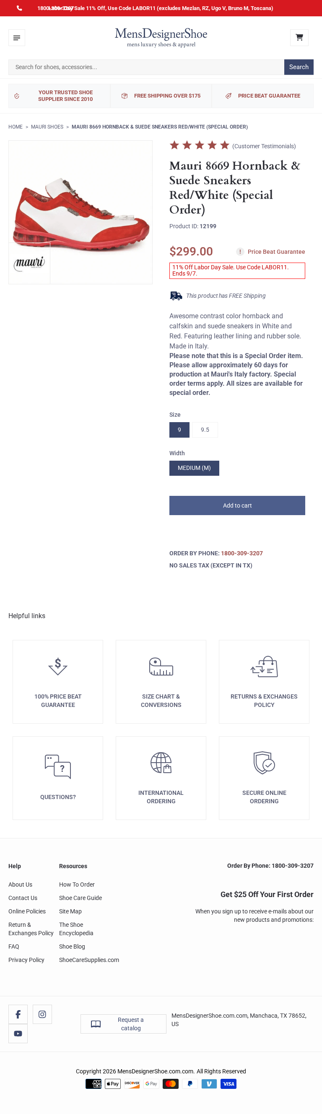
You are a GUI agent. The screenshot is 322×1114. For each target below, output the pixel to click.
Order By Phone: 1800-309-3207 (270, 865)
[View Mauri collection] (29, 263)
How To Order (77, 884)
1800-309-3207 (55, 8)
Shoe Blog (72, 946)
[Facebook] (18, 1014)
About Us (20, 884)
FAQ (13, 946)
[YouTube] (18, 1033)
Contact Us (22, 898)
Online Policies (27, 911)
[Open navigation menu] (16, 37)
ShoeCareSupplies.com (89, 960)
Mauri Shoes (47, 127)
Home (15, 127)
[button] (237, 505)
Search (299, 67)
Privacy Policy (26, 960)
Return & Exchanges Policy (31, 928)
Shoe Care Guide (80, 898)
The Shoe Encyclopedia (76, 928)
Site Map (70, 911)
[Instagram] (42, 1014)
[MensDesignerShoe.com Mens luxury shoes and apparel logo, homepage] (161, 37)
